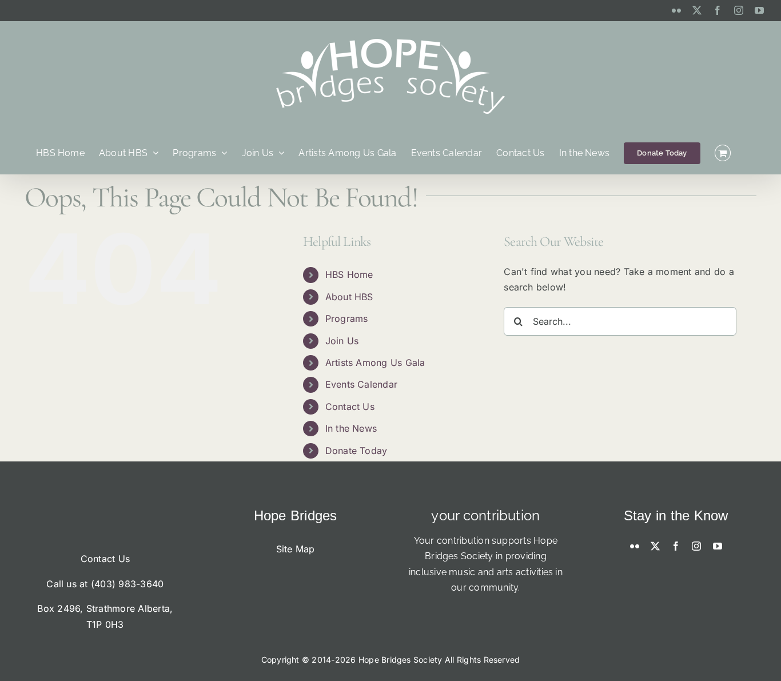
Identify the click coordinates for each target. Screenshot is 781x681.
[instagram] (696, 546)
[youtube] (717, 546)
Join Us (342, 341)
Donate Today (356, 450)
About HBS (349, 296)
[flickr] (634, 546)
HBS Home (349, 274)
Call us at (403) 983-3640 (105, 584)
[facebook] (675, 546)
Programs (346, 318)
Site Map (295, 549)
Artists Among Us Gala (375, 362)
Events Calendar (361, 384)
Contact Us (349, 406)
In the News (351, 428)
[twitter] (655, 546)
